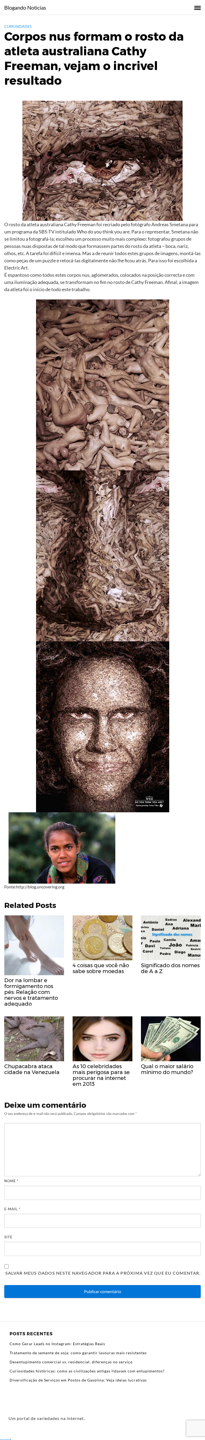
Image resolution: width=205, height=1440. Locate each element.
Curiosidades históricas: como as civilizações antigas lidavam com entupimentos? (87, 1371)
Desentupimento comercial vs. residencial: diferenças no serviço (71, 1362)
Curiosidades (17, 26)
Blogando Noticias (25, 7)
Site (8, 1237)
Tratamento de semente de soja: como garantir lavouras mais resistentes (78, 1353)
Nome (11, 1181)
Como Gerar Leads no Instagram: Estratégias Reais (57, 1343)
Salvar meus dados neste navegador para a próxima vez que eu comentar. (103, 1272)
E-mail (12, 1209)
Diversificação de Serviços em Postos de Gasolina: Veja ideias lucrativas (78, 1380)
